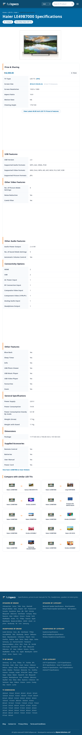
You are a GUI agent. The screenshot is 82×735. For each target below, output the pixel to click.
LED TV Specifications (49, 663)
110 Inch (34, 713)
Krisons (22, 616)
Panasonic (27, 642)
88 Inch (10, 713)
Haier (16, 12)
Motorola (24, 670)
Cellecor (16, 616)
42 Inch (22, 705)
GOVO (25, 621)
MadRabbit (6, 619)
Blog (4, 724)
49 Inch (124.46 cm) (36, 84)
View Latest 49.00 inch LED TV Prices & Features (41, 111)
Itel (27, 675)
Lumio (14, 685)
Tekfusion (33, 634)
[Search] (72, 3)
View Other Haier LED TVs (23, 22)
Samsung (26, 623)
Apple (33, 619)
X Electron (32, 680)
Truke (25, 644)
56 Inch (22, 698)
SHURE (33, 644)
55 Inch (34, 705)
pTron (4, 623)
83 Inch (28, 698)
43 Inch (28, 708)
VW (37, 680)
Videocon (33, 665)
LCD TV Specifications (64, 663)
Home (5, 12)
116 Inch (24, 703)
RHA (21, 644)
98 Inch (10, 698)
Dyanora (5, 616)
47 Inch (28, 705)
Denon (27, 634)
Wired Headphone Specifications (53, 634)
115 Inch (12, 701)
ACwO (30, 621)
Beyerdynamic (11, 637)
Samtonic (6, 682)
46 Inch (16, 705)
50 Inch (22, 710)
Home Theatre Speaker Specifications (54, 609)
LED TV (10, 12)
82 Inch (5, 698)
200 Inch (5, 693)
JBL (23, 611)
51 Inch (22, 708)
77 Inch (30, 696)
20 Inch (34, 710)
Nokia (36, 639)
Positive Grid (32, 609)
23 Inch (34, 708)
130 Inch (5, 701)
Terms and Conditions (37, 724)
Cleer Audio (6, 647)
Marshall (29, 606)
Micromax (6, 665)
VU (24, 663)
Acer (20, 677)
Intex (16, 665)
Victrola (31, 611)
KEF (25, 609)
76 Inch (31, 701)
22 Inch (5, 705)
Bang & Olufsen (7, 609)
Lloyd (21, 665)
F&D (26, 611)
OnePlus (5, 639)
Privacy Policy (23, 724)
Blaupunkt (6, 614)
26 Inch (5, 710)
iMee (19, 680)
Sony (23, 606)
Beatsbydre (6, 621)
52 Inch (16, 698)
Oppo (31, 639)
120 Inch (5, 696)
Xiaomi (15, 654)
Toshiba (28, 663)
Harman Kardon (18, 642)
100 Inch (23, 696)
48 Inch (28, 710)
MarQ (26, 639)
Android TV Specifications (51, 670)
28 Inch (10, 710)
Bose (18, 611)
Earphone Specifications (50, 632)
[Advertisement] (41, 132)
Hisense (27, 619)
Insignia (5, 677)
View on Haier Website (16, 470)
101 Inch (11, 703)
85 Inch (11, 696)
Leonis (28, 682)
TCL (17, 619)
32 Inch (35, 693)
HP (11, 649)
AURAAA (26, 677)
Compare (9, 22)
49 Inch (5, 713)
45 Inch (28, 713)
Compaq (29, 614)
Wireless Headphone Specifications (54, 637)
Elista (34, 614)
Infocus (5, 667)
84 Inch (16, 713)
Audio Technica (7, 632)
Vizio (15, 609)
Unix (20, 623)
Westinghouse (13, 677)
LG (34, 621)
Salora (10, 667)
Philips (22, 619)
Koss (32, 637)
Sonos (14, 606)
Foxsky (28, 616)
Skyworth (21, 675)
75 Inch (36, 703)
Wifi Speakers (72, 609)
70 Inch (11, 693)
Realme (11, 639)
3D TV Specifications (49, 665)
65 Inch (17, 693)
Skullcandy (11, 623)
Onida (16, 667)
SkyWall (5, 680)
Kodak (18, 672)
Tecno (21, 639)
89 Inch (5, 703)
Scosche (5, 611)
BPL (33, 663)
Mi (16, 623)
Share (75, 73)
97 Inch (5, 715)
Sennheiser (21, 614)
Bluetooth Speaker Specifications (53, 606)
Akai (4, 685)
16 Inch (17, 696)
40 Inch (29, 693)
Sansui (26, 665)
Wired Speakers (70, 606)
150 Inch (25, 701)
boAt (33, 616)
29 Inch (16, 708)
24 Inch (10, 705)
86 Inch (35, 696)
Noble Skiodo (23, 667)
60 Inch (23, 693)
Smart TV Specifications (64, 665)
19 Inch (22, 713)
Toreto (13, 619)
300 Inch (18, 701)
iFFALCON (24, 672)
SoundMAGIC (7, 634)
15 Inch (10, 708)
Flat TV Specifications (66, 667)
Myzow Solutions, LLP (63, 732)
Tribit (19, 606)
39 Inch (16, 710)
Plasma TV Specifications (50, 667)
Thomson (17, 670)
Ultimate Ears (7, 606)
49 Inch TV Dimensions (51, 84)
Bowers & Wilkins (16, 621)
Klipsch (28, 637)
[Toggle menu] (77, 4)
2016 (37, 79)
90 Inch (10, 715)
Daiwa (9, 675)
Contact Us (12, 724)
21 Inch (5, 708)
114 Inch (17, 703)
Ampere (20, 609)
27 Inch (30, 703)
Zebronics (13, 614)
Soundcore (12, 611)
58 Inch (34, 698)
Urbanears (21, 637)
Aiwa (10, 616)
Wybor (15, 675)
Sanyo (35, 672)
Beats (4, 637)
